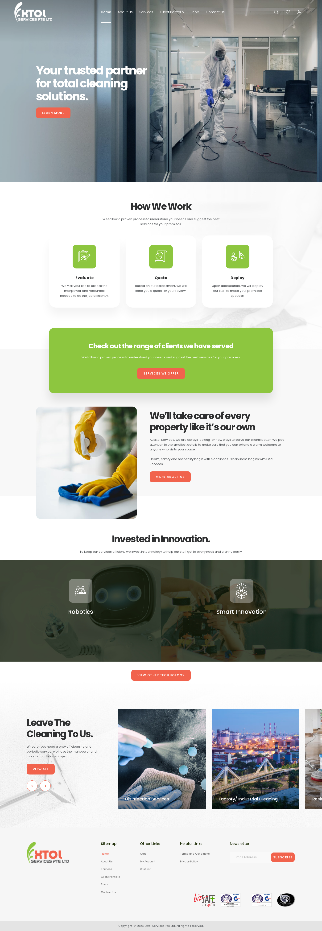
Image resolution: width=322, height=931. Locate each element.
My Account (147, 861)
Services (146, 12)
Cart (143, 854)
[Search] (276, 12)
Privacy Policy (189, 861)
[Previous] (32, 785)
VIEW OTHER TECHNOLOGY (161, 675)
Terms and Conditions (195, 854)
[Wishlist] (288, 12)
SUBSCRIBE (283, 857)
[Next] (45, 785)
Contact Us (215, 12)
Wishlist (145, 869)
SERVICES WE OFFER (161, 373)
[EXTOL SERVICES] (33, 12)
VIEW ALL (41, 769)
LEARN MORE (53, 113)
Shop (194, 12)
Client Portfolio (172, 12)
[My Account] (299, 12)
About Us (125, 12)
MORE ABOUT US (170, 476)
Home (106, 12)
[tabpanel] (161, 91)
